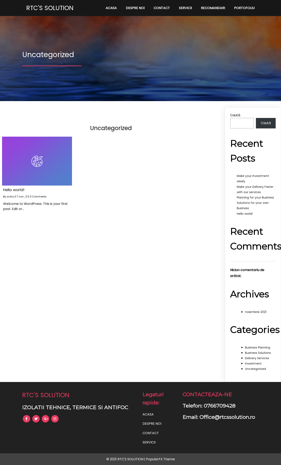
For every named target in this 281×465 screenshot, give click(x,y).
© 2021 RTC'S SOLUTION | (126, 459)
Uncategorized (255, 369)
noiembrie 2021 (255, 312)
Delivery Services (257, 358)
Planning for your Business (255, 197)
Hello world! (245, 214)
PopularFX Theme (160, 459)
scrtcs (11, 196)
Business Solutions (258, 353)
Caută (235, 115)
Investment (253, 363)
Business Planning (257, 347)
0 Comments (38, 196)
